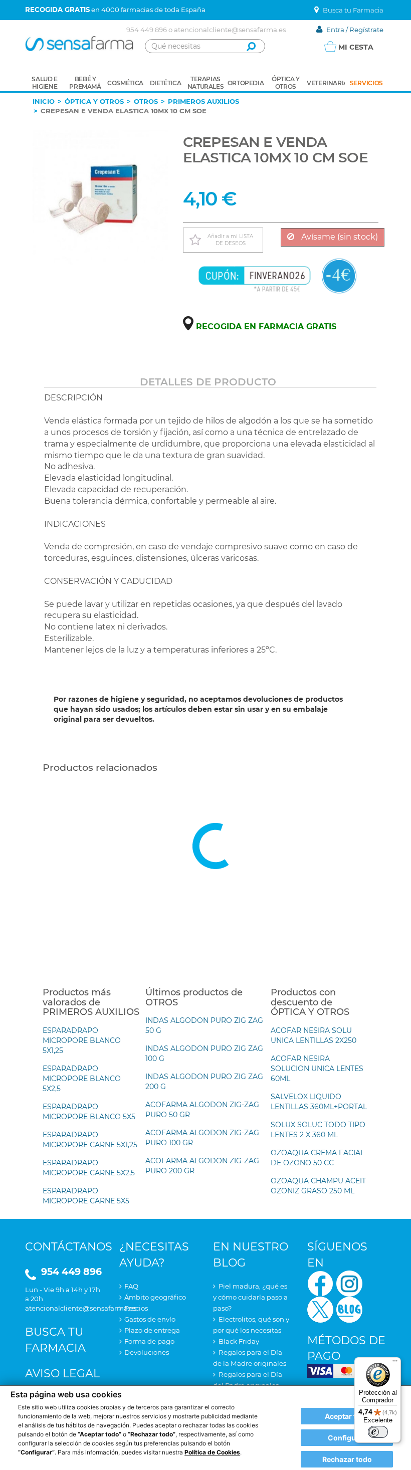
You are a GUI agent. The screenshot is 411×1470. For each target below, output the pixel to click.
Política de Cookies (212, 1452)
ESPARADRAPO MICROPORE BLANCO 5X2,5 (82, 1078)
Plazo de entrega (152, 1330)
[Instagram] (349, 1283)
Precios (136, 1308)
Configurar (347, 1437)
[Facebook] (320, 1283)
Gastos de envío (149, 1319)
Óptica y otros (94, 101)
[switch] (378, 1432)
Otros (146, 101)
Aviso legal (62, 1373)
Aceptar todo (347, 1416)
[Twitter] (320, 1309)
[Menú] (395, 1363)
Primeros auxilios (203, 101)
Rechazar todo (347, 1459)
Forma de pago (149, 1341)
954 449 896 (146, 30)
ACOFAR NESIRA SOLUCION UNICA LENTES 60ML (317, 1068)
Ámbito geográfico (155, 1297)
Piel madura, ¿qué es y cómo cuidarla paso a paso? (250, 1297)
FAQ (131, 1286)
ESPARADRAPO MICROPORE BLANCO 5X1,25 (82, 1040)
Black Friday (239, 1341)
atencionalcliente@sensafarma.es (230, 30)
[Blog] (349, 1309)
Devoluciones (146, 1352)
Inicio (44, 101)
